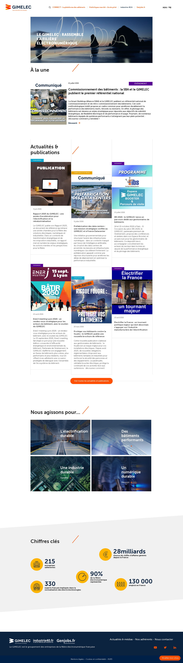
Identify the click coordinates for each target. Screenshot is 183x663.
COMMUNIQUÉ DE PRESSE (82, 173)
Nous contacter (164, 639)
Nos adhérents (143, 639)
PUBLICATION (37, 160)
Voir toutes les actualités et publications (91, 381)
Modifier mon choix (170, 658)
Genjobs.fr (141, 7)
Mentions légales (77, 659)
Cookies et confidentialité (96, 659)
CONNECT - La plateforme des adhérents (69, 7)
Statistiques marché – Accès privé (102, 7)
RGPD (110, 659)
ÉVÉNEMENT (140, 83)
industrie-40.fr (127, 7)
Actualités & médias (121, 639)
